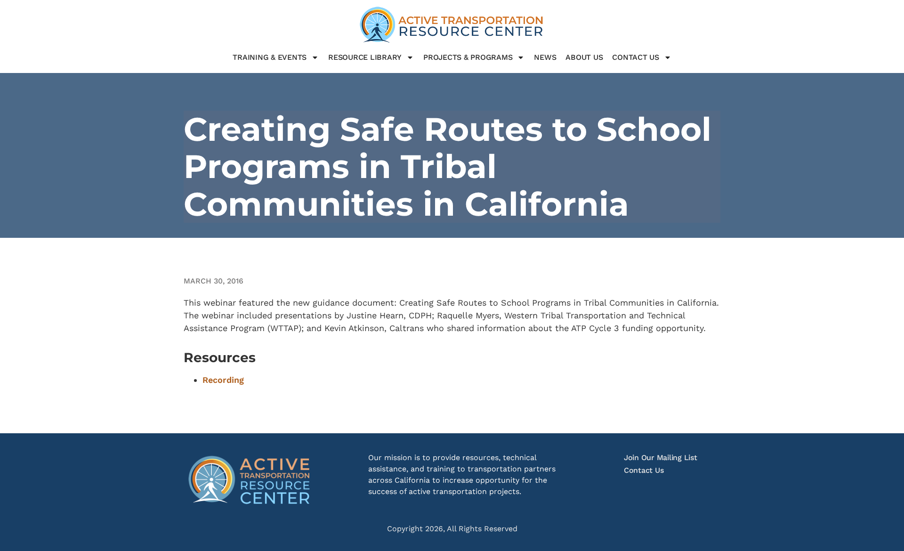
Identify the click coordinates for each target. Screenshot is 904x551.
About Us (584, 57)
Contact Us (635, 57)
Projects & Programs (467, 57)
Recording (223, 380)
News (545, 57)
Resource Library (365, 57)
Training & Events (270, 57)
